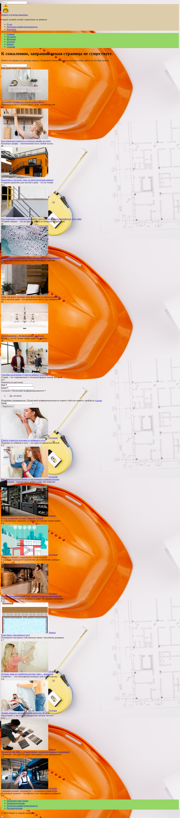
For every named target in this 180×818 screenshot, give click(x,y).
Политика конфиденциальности (22, 27)
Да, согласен (16, 396)
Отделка (11, 41)
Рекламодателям (14, 808)
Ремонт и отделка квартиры (14, 15)
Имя (4, 385)
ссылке (98, 400)
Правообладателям (16, 803)
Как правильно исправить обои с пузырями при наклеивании (30, 258)
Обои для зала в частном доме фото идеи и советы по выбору (30, 297)
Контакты (11, 29)
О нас (9, 24)
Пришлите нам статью (17, 801)
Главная (10, 34)
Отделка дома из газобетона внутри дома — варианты (27, 674)
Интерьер (11, 39)
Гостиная (11, 36)
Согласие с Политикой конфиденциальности (23, 391)
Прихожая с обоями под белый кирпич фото (22, 102)
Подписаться (7, 406)
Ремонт (10, 44)
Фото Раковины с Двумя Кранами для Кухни (22, 336)
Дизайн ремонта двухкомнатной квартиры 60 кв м (25, 713)
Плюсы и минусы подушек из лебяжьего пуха (23, 440)
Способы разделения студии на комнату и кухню (24, 375)
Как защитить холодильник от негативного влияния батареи (30, 479)
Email (4, 388)
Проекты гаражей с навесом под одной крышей (24, 557)
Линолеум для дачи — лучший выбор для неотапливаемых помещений (35, 752)
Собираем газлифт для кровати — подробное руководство (29, 791)
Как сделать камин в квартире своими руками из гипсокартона (31, 596)
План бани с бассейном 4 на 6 (15, 635)
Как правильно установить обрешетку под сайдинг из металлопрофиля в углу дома (41, 219)
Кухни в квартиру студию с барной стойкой (22, 518)
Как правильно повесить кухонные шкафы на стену (26, 141)
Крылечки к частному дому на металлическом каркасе (27, 180)
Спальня (11, 47)
